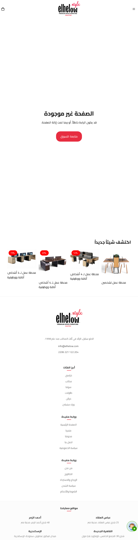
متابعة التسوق (69, 136)
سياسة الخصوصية (68, 448)
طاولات (68, 393)
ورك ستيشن (68, 404)
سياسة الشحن (68, 486)
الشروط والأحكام (68, 491)
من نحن (68, 468)
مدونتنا (68, 436)
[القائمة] (134, 9)
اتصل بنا (68, 442)
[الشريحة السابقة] (127, 263)
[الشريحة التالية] (105, 263)
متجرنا (68, 431)
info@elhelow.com (68, 346)
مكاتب (68, 381)
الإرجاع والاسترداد (68, 480)
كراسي (68, 375)
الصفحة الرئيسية (68, 425)
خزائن (68, 399)
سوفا (68, 387)
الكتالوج (68, 474)
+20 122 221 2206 (68, 352)
